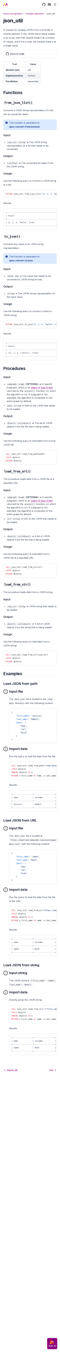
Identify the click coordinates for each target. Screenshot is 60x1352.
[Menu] (55, 4)
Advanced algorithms (13, 13)
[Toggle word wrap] (47, 193)
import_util (12, 1070)
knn (51, 1070)
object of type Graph (42, 387)
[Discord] (49, 4)
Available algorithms (35, 13)
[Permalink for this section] (25, 92)
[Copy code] (52, 193)
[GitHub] (43, 4)
